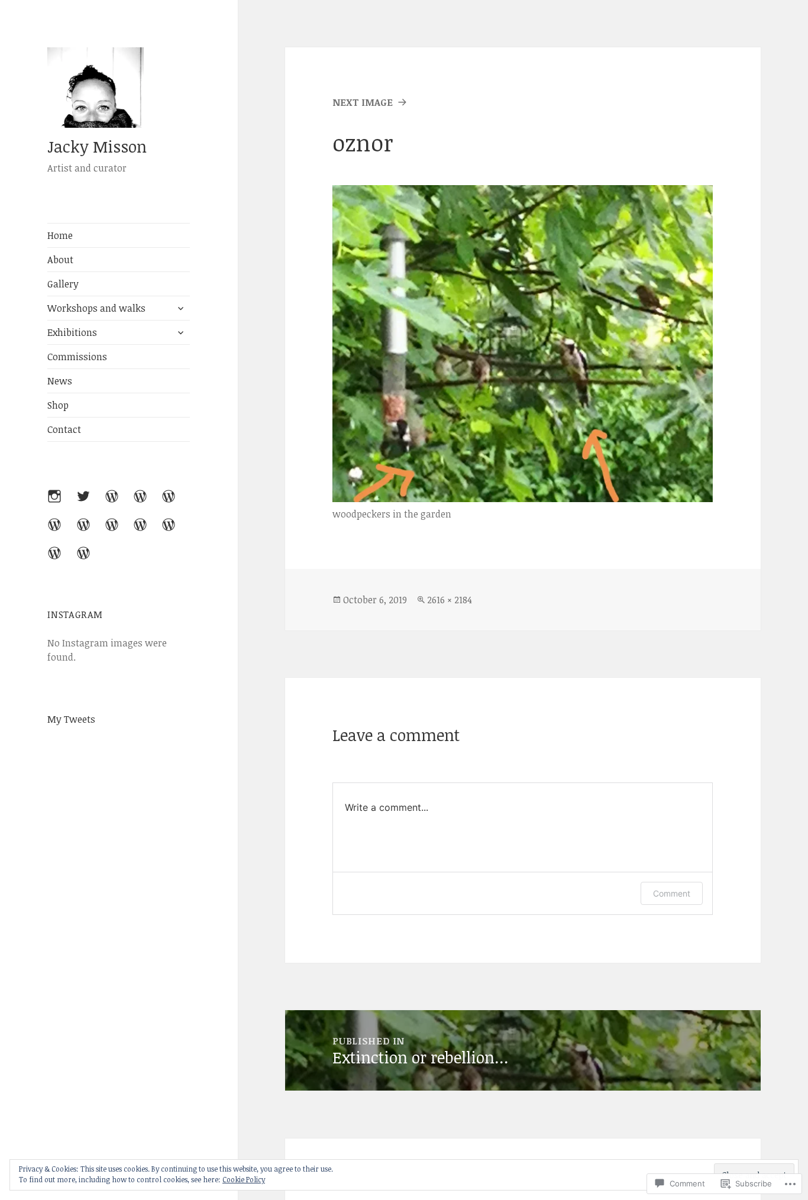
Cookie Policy (243, 1179)
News (59, 380)
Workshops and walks (96, 308)
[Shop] (175, 531)
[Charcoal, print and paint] (61, 560)
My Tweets (71, 719)
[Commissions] (61, 531)
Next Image (362, 102)
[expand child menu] (180, 308)
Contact (64, 429)
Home (60, 235)
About (60, 259)
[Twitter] (90, 503)
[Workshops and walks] (147, 503)
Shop (58, 405)
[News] (90, 531)
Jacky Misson (97, 146)
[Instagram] (61, 503)
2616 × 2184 (449, 599)
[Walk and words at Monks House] (119, 531)
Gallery (63, 283)
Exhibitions (72, 332)
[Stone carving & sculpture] (90, 560)
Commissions (77, 356)
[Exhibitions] (175, 503)
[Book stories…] (147, 531)
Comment (671, 893)
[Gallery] (119, 503)
